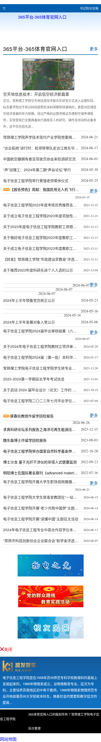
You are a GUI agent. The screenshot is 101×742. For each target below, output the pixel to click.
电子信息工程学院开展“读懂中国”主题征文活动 (40, 518)
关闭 (8, 649)
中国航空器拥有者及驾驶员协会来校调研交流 (39, 158)
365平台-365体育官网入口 (42, 16)
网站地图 (8, 739)
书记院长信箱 (89, 8)
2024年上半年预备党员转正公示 (29, 300)
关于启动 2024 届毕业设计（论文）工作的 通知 (41, 389)
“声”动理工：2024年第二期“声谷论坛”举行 (37, 169)
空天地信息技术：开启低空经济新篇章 (36, 94)
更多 (94, 49)
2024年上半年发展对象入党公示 (29, 322)
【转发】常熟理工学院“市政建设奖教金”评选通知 (42, 259)
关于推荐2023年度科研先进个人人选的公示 (38, 270)
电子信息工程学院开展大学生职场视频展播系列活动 (44, 481)
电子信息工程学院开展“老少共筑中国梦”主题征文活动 (46, 508)
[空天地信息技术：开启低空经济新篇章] (48, 89)
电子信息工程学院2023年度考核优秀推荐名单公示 (43, 204)
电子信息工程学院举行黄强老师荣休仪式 (35, 180)
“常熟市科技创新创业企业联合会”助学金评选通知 (42, 540)
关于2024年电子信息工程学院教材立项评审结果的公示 (47, 346)
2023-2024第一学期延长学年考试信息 (33, 378)
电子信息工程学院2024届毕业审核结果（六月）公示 (45, 330)
